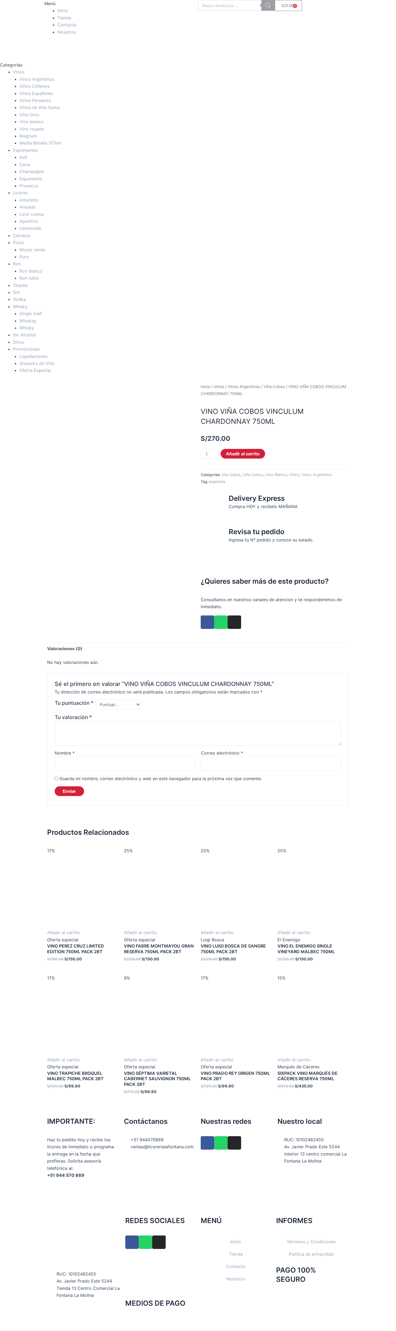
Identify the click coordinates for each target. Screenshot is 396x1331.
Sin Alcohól (24, 334)
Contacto (67, 24)
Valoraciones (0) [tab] (64, 648)
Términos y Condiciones (311, 1241)
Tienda (64, 17)
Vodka (19, 299)
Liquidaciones (33, 356)
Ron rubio (29, 278)
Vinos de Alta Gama (39, 107)
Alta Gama (230, 474)
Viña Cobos (274, 386)
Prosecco (29, 185)
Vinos (18, 72)
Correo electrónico (222, 753)
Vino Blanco (276, 474)
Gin (16, 292)
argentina (217, 481)
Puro (24, 256)
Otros (18, 342)
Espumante (30, 178)
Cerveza (21, 235)
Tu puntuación (74, 703)
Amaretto (29, 200)
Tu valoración (73, 717)
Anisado (27, 207)
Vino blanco (31, 121)
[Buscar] (268, 5)
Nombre (65, 753)
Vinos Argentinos (36, 79)
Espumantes (25, 150)
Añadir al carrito (243, 453)
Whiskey (27, 320)
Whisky (20, 306)
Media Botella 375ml (40, 143)
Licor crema (31, 214)
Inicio (62, 10)
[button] (82, 3)
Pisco (18, 242)
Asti (23, 157)
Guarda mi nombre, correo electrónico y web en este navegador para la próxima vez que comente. (161, 778)
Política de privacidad (311, 1254)
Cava (24, 164)
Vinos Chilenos (34, 86)
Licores (20, 192)
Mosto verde (32, 249)
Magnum (28, 136)
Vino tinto (29, 114)
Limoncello (30, 228)
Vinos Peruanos (35, 100)
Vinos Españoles (36, 93)
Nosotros (66, 32)
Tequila (20, 285)
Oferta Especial (35, 370)
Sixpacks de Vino (37, 363)
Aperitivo (28, 221)
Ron (17, 263)
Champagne (31, 171)
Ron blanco (30, 271)
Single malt (30, 313)
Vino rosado (31, 129)
